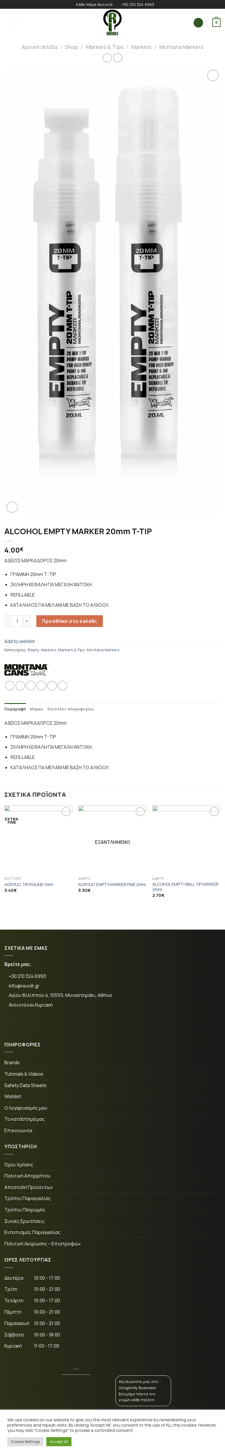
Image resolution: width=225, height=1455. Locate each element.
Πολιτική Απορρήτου (27, 1176)
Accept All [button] (59, 1441)
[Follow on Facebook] (13, 1024)
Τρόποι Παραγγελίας (27, 1198)
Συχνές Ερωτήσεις (24, 1221)
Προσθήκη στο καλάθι (69, 621)
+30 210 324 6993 (27, 976)
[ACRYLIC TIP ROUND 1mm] (38, 840)
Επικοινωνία (18, 1130)
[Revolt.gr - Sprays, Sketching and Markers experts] (112, 22)
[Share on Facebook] (20, 685)
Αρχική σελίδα (39, 47)
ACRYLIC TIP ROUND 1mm (28, 884)
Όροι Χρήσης (18, 1164)
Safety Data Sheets (25, 1085)
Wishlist (12, 1096)
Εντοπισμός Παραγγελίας (32, 1232)
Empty (33, 649)
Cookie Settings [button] (25, 1441)
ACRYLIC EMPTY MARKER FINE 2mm (112, 884)
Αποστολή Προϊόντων (28, 1187)
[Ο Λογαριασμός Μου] (198, 23)
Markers (141, 47)
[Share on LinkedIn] (62, 685)
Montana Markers (181, 47)
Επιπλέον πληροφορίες (70, 709)
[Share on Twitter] (31, 685)
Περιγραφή (15, 709)
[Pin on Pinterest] (52, 685)
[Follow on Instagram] (31, 1024)
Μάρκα (36, 709)
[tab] (15, 709)
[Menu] (7, 23)
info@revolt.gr (24, 986)
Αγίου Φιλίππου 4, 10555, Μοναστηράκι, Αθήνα (60, 995)
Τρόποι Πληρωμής (24, 1209)
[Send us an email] (50, 1024)
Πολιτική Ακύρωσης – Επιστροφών (42, 1243)
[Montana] (26, 669)
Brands (12, 1062)
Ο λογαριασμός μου (25, 1108)
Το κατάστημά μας (24, 1119)
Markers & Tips (104, 47)
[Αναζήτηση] (22, 22)
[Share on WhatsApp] (10, 685)
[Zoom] (12, 507)
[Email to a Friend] (41, 685)
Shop (71, 47)
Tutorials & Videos (23, 1074)
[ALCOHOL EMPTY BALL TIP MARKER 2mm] (186, 840)
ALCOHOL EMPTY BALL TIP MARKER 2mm (185, 887)
